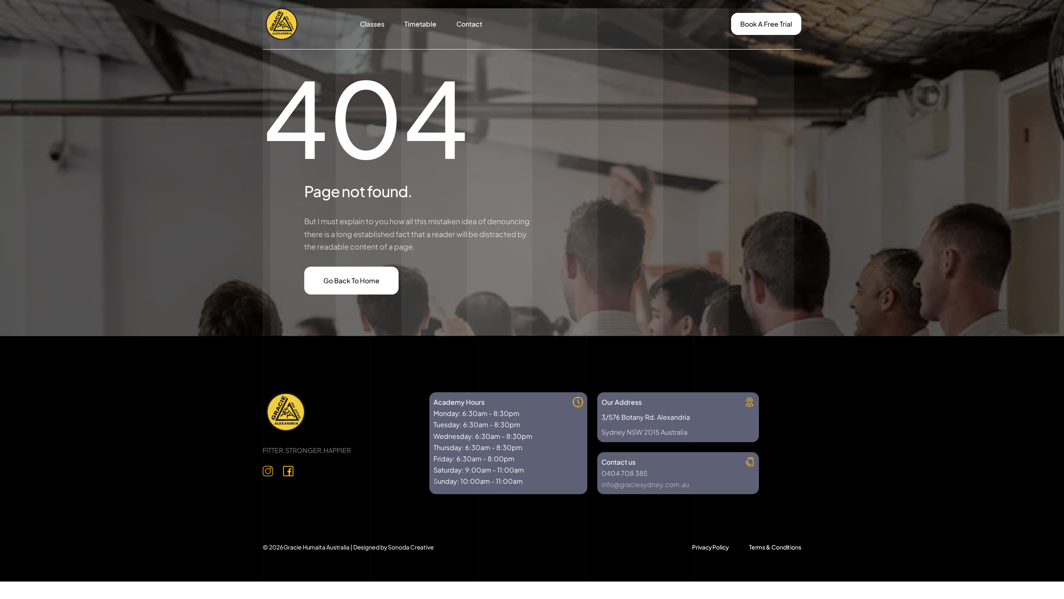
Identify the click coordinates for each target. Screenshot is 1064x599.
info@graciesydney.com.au (645, 484)
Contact (469, 24)
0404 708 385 (624, 473)
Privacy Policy (710, 547)
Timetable (420, 24)
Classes (372, 24)
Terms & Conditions (775, 547)
